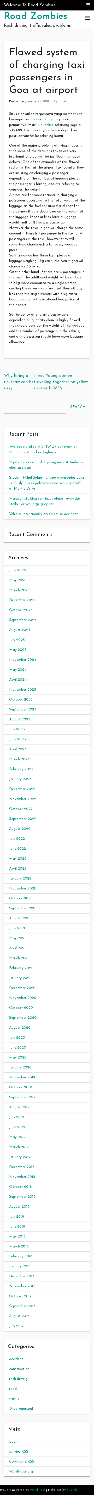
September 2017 (22, 1306)
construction (19, 1369)
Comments (21, 1462)
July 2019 (16, 1117)
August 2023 (19, 719)
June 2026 (17, 570)
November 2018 (22, 1177)
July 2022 (17, 839)
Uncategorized (21, 1409)
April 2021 (17, 948)
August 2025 (19, 630)
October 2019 (20, 1087)
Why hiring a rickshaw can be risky (19, 382)
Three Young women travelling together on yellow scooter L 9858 (61, 382)
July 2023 (17, 729)
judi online (46, 125)
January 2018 (20, 1266)
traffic (14, 1399)
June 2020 (17, 1048)
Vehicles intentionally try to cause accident (43, 514)
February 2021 (20, 968)
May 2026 (17, 580)
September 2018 (22, 1197)
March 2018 (19, 1246)
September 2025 (22, 620)
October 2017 (20, 1296)
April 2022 (17, 869)
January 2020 (20, 1068)
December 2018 (21, 1167)
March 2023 (19, 759)
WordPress (37, 1490)
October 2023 (21, 700)
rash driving (18, 1379)
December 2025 (22, 600)
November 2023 (22, 690)
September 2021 (22, 908)
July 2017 (16, 1326)
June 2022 (17, 849)
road (13, 1389)
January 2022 (20, 879)
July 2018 (16, 1217)
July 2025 (17, 640)
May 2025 (17, 650)
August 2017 (19, 1316)
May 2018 (17, 1237)
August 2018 (19, 1207)
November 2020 (22, 998)
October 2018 (20, 1187)
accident (16, 1359)
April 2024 (17, 680)
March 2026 (19, 590)
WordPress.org (21, 1472)
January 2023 (20, 779)
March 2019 (19, 1147)
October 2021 (20, 898)
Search (78, 407)
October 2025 (21, 610)
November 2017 (22, 1286)
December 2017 (21, 1276)
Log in (14, 1442)
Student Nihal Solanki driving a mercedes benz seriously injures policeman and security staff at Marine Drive (46, 483)
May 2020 (18, 1058)
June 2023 (17, 739)
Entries (18, 1452)
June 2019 (17, 1127)
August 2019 (19, 1107)
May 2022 (17, 859)
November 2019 (22, 1077)
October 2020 (21, 1008)
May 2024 (17, 670)
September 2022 (22, 819)
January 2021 (20, 978)
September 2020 (23, 1018)
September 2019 (22, 1097)
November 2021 (22, 889)
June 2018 (17, 1227)
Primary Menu (87, 18)
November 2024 (22, 660)
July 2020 (17, 1038)
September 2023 (22, 710)
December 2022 (22, 789)
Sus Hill (72, 1490)
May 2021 (17, 938)
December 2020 (22, 988)
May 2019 (17, 1137)
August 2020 (20, 1028)
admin (63, 101)
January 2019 (20, 1157)
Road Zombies (35, 16)
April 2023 (17, 749)
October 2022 (21, 809)
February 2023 (21, 769)
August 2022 (19, 829)
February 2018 (20, 1256)
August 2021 (19, 918)
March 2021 (19, 958)
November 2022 (22, 799)
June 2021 (17, 928)
